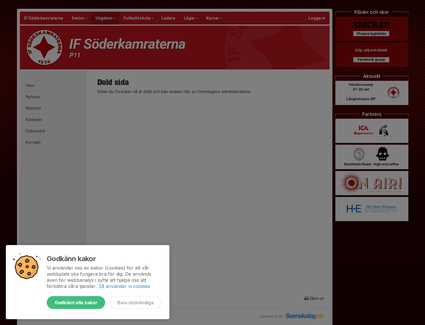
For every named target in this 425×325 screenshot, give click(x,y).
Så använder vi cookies (124, 286)
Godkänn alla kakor (76, 302)
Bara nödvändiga (135, 302)
